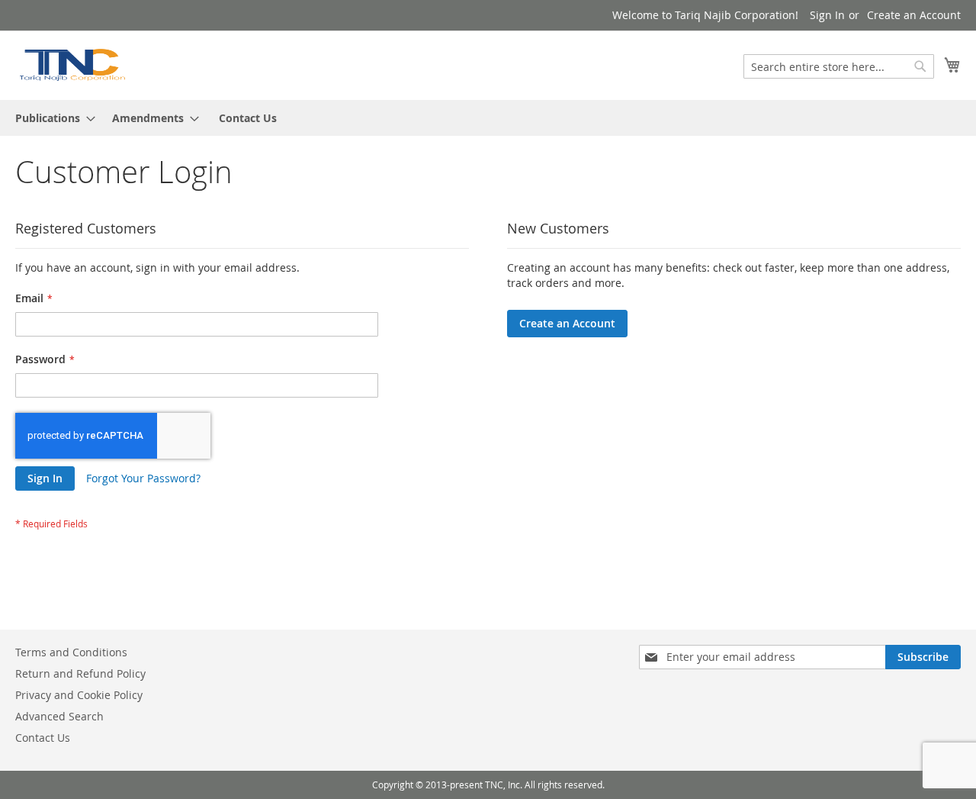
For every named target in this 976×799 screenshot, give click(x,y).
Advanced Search (59, 716)
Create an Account (914, 15)
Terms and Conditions (71, 652)
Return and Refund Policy (80, 673)
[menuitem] (50, 118)
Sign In (827, 15)
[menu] (488, 118)
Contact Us (248, 118)
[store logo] (71, 64)
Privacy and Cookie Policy (79, 695)
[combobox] (838, 66)
